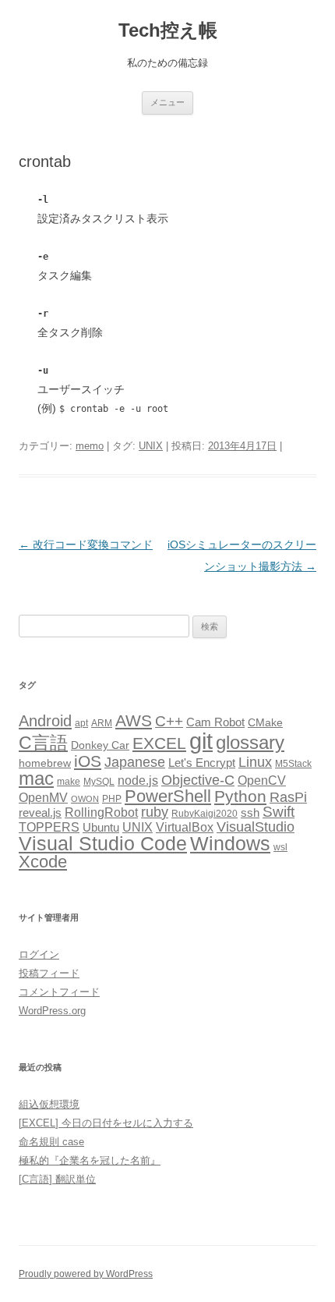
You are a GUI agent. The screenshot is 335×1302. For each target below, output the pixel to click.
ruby (154, 812)
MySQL (99, 781)
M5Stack (293, 763)
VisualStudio (255, 827)
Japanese (134, 762)
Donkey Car (100, 745)
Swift (278, 812)
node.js (138, 780)
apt (81, 723)
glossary (250, 742)
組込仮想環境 (49, 1104)
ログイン (39, 954)
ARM (101, 723)
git (201, 741)
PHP (112, 798)
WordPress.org (52, 1010)
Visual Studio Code (103, 843)
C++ (169, 721)
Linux (255, 762)
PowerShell (168, 796)
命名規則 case (51, 1142)
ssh (250, 813)
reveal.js (40, 813)
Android (45, 720)
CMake (265, 723)
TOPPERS (49, 827)
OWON (85, 799)
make (68, 781)
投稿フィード (49, 973)
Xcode (43, 861)
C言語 (43, 743)
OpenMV (43, 797)
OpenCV (262, 780)
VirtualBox (184, 827)
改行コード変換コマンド (86, 544)
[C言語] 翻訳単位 (57, 1179)
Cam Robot (215, 722)
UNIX (151, 446)
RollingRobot (101, 812)
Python (240, 796)
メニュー (167, 102)
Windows (230, 843)
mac (36, 778)
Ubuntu (101, 827)
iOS (87, 761)
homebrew (45, 763)
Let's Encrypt (201, 763)
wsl (280, 847)
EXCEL (159, 743)
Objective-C (198, 780)
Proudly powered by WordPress (86, 1273)
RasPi (288, 797)
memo (90, 446)
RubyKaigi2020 (204, 813)
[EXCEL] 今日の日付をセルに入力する (106, 1123)
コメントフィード (59, 992)
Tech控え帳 (167, 30)
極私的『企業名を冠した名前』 (89, 1160)
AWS (133, 720)
